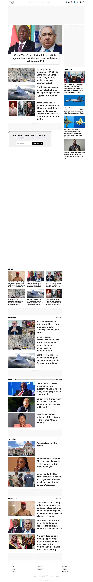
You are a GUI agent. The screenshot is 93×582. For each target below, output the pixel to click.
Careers (13, 569)
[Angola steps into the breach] (35, 448)
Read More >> (59, 317)
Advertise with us (40, 566)
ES (44, 576)
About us (39, 564)
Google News (65, 571)
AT (39, 576)
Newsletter (65, 572)
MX (51, 576)
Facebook (65, 566)
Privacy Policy (39, 569)
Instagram (65, 569)
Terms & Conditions (40, 568)
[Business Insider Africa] (12, 2)
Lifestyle (14, 571)
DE (42, 576)
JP (49, 576)
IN (46, 576)
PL (56, 576)
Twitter (64, 567)
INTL (35, 576)
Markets (13, 566)
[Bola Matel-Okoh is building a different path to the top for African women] (35, 420)
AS (37, 576)
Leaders (14, 568)
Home (13, 564)
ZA (58, 576)
